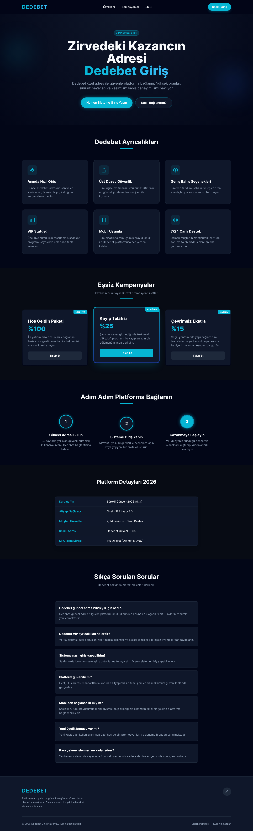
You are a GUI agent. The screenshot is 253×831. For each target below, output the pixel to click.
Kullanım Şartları (222, 823)
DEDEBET (35, 7)
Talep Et (55, 355)
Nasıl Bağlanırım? (154, 102)
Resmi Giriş (219, 7)
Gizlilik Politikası (200, 823)
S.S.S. (148, 7)
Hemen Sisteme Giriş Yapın (106, 102)
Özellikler (109, 7)
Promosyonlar (130, 7)
